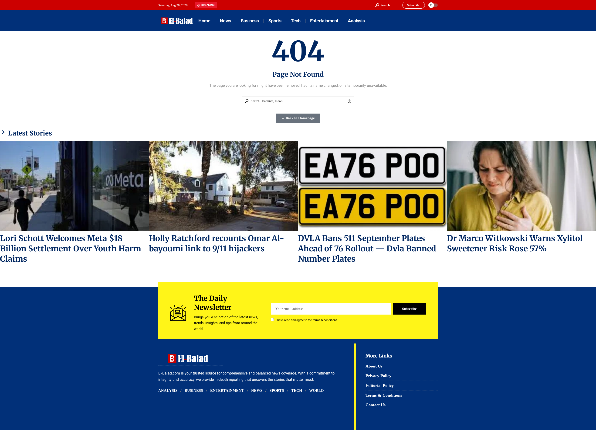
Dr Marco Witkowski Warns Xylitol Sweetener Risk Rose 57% (514, 243)
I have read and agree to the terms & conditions (306, 320)
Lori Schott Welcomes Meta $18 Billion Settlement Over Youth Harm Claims (70, 248)
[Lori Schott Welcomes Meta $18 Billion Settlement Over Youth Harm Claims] (74, 186)
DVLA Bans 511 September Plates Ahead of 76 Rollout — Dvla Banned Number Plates (367, 248)
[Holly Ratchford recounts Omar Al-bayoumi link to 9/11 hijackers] (223, 186)
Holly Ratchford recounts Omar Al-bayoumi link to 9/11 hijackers (216, 243)
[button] (382, 5)
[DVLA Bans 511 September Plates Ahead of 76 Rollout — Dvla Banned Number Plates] (372, 186)
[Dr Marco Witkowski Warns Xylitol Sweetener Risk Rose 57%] (521, 186)
